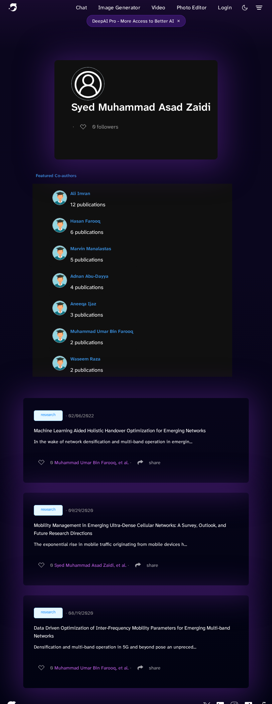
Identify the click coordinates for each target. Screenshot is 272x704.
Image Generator (119, 7)
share (155, 462)
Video (159, 7)
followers (105, 126)
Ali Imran (80, 193)
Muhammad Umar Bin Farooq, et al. (91, 462)
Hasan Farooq (85, 221)
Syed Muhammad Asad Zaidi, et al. (90, 565)
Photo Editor (192, 7)
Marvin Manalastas (90, 248)
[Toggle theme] (244, 7)
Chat (81, 7)
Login (225, 7)
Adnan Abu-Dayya (89, 276)
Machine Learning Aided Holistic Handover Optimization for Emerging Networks (120, 430)
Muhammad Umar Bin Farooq (101, 331)
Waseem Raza (85, 359)
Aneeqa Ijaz (83, 304)
